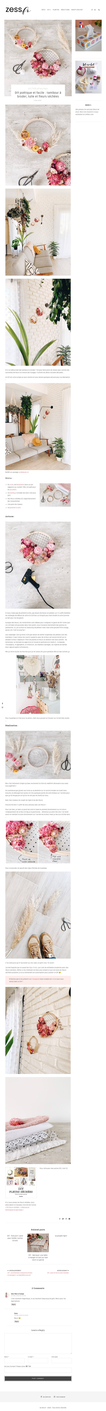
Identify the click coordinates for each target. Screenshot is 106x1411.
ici (53, 979)
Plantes (56, 10)
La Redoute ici (24, 472)
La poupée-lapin (61, 1236)
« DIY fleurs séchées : (13, 1207)
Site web (55, 1357)
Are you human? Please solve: (15, 1366)
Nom (6, 1357)
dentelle (21, 485)
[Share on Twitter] (63, 1219)
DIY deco (40, 88)
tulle (11, 485)
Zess (16, 1313)
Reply (14, 1304)
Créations (24, 1207)
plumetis (13, 490)
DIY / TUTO (32, 88)
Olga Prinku (33, 967)
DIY (48, 10)
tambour (13, 493)
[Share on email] (69, 1219)
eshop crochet (77, 10)
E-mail (31, 1357)
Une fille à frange (17, 1294)
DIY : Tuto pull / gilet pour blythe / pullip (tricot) (15, 1238)
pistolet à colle (15, 508)
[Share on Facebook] (59, 1219)
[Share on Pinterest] (66, 1219)
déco (43, 10)
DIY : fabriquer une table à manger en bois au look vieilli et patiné (38, 1257)
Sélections (65, 10)
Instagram (35, 979)
